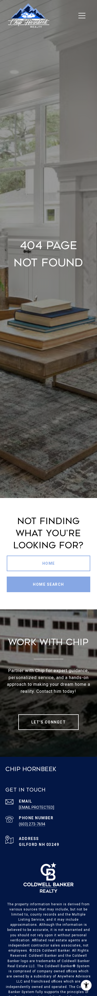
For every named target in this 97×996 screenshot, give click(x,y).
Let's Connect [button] (48, 722)
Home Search (48, 584)
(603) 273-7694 (32, 824)
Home (48, 563)
